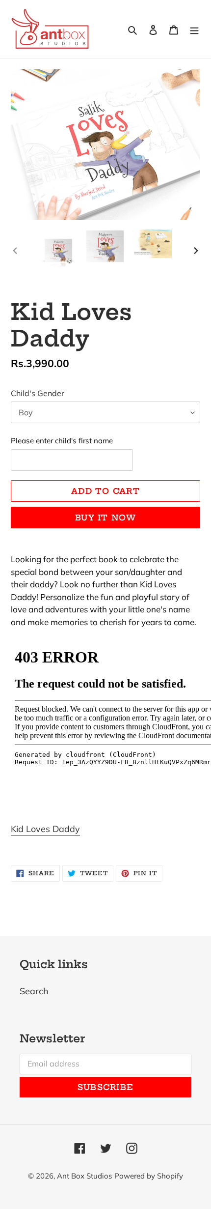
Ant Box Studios (84, 1175)
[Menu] (194, 28)
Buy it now (105, 517)
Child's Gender (37, 393)
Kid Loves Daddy (45, 829)
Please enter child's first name (62, 440)
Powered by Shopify (148, 1175)
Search (34, 991)
